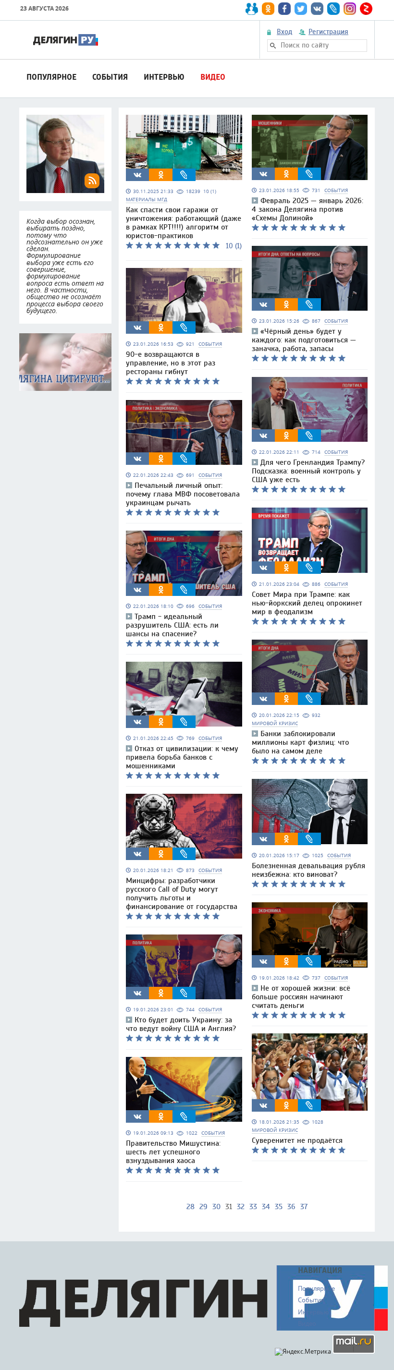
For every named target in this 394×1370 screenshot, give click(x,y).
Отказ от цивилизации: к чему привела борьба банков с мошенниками (182, 757)
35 (279, 1206)
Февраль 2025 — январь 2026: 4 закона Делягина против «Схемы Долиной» (307, 209)
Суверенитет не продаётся (297, 1140)
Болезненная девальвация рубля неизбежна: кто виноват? (308, 870)
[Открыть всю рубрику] (65, 362)
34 (266, 1206)
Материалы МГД (146, 199)
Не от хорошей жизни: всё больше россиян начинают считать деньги (301, 997)
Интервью (164, 77)
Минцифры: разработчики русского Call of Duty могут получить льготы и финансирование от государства (181, 893)
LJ (184, 175)
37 (304, 1206)
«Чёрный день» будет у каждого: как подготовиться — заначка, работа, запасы (304, 340)
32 (241, 1206)
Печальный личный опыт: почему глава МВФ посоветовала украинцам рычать (183, 494)
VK (137, 175)
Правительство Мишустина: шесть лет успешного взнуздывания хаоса (173, 1152)
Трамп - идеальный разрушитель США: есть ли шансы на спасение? (172, 625)
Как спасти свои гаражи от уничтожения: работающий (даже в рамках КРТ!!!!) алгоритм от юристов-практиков (183, 223)
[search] (273, 45)
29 (203, 1206)
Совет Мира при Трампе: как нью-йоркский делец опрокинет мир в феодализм (307, 603)
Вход (284, 32)
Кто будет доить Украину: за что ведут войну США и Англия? (181, 1024)
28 (190, 1206)
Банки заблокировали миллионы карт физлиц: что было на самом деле (300, 742)
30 (216, 1206)
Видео (212, 77)
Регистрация (328, 32)
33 (253, 1206)
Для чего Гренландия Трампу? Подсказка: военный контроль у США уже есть (308, 471)
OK (161, 175)
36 (291, 1206)
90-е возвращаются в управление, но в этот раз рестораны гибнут (170, 363)
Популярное (51, 77)
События (110, 77)
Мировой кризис (275, 723)
